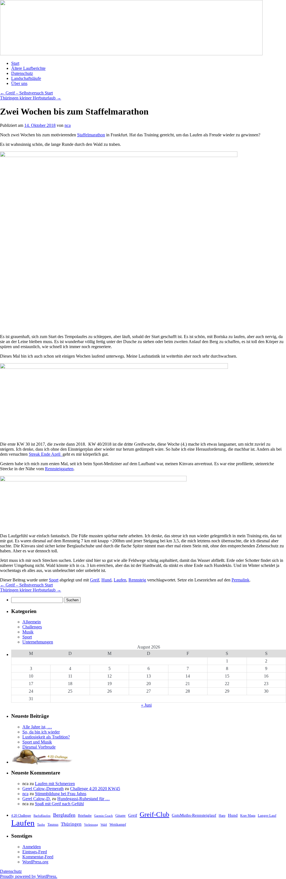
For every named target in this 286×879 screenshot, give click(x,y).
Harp (222, 816)
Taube (41, 824)
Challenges (32, 626)
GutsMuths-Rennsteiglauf (194, 815)
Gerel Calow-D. (36, 798)
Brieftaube (85, 816)
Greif (94, 580)
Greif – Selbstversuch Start (26, 93)
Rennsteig (137, 580)
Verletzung (91, 824)
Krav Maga (247, 816)
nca (68, 125)
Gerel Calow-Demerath (43, 788)
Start (15, 63)
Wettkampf (117, 824)
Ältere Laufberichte (28, 68)
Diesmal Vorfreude (39, 747)
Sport (53, 580)
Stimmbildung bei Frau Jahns (60, 793)
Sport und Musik (37, 742)
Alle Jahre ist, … (37, 726)
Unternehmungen (37, 642)
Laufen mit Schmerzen (55, 783)
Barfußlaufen (42, 815)
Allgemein (31, 621)
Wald (104, 824)
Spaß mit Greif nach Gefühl (59, 803)
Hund (106, 580)
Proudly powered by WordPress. (28, 876)
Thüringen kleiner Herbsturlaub (30, 98)
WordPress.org (35, 861)
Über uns (19, 83)
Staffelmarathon (91, 134)
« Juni (146, 705)
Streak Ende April (46, 454)
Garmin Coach (103, 815)
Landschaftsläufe (26, 78)
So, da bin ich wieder (41, 732)
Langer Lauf (267, 815)
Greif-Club (154, 814)
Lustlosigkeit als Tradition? (46, 737)
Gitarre (120, 815)
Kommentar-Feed (37, 856)
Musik (28, 631)
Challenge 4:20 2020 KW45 (95, 788)
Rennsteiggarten (59, 468)
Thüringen (71, 824)
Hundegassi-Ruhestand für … (83, 798)
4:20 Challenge (21, 816)
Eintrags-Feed (34, 851)
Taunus (52, 824)
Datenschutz (22, 73)
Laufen (120, 580)
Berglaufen (64, 815)
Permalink (240, 580)
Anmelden (31, 846)
